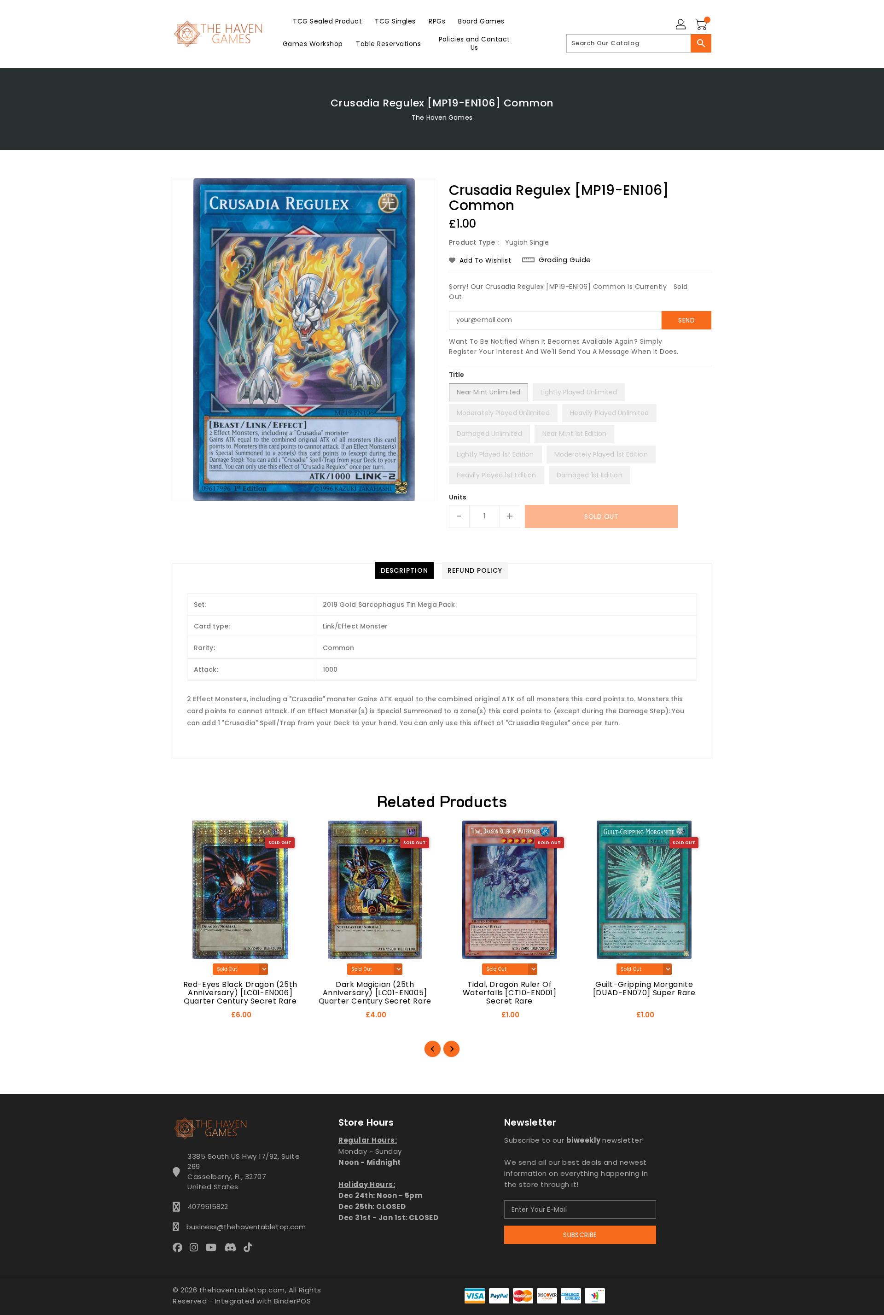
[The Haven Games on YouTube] (213, 1247)
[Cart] (702, 25)
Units (458, 497)
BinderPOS (292, 1301)
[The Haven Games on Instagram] (197, 1247)
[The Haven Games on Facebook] (180, 1247)
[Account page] (681, 25)
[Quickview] (188, 1018)
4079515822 (207, 1206)
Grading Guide (565, 259)
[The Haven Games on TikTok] (250, 1247)
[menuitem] (327, 21)
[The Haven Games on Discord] (233, 1247)
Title (457, 374)
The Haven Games (442, 117)
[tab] (404, 570)
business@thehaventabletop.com (243, 1227)
